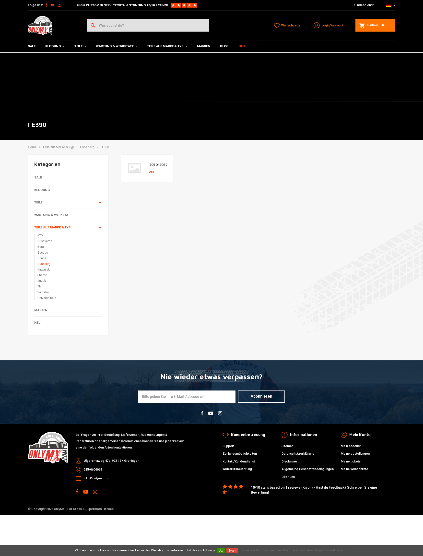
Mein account (351, 446)
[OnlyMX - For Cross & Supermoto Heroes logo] (40, 25)
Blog (224, 46)
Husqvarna (44, 241)
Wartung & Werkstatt (115, 46)
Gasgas (42, 252)
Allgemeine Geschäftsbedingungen (308, 469)
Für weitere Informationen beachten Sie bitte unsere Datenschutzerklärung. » (293, 550)
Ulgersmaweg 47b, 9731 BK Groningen (111, 460)
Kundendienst (363, 5)
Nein (232, 550)
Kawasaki (43, 269)
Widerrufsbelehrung (237, 469)
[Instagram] (59, 5)
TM (39, 286)
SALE (31, 46)
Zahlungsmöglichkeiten (240, 453)
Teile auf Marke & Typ (165, 46)
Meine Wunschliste (354, 469)
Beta (40, 246)
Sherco (42, 275)
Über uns (288, 477)
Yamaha (43, 292)
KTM (40, 235)
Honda (41, 258)
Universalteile (46, 298)
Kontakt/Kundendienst (239, 461)
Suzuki (42, 281)
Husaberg (87, 147)
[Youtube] (52, 5)
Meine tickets (351, 461)
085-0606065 (93, 469)
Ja (221, 550)
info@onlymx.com (97, 478)
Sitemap (288, 446)
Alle (151, 171)
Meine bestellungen (355, 453)
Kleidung (53, 46)
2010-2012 (158, 165)
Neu (241, 46)
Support (228, 446)
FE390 (104, 147)
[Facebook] (46, 5)
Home (32, 147)
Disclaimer (289, 461)
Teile (78, 46)
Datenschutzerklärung (298, 453)
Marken (203, 46)
